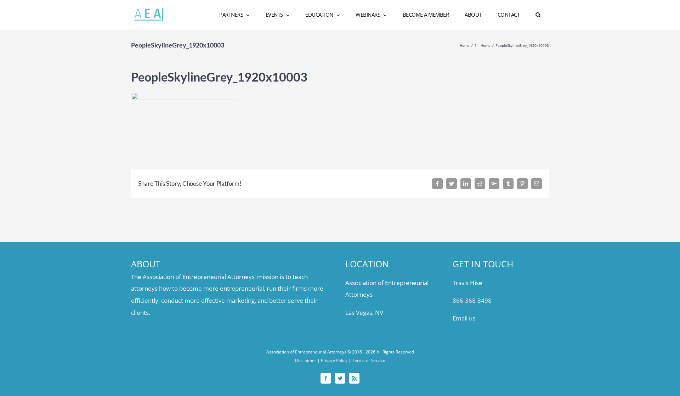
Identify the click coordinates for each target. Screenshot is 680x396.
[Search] (538, 15)
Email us (464, 318)
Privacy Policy (334, 360)
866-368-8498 (472, 300)
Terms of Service (368, 360)
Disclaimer (305, 360)
